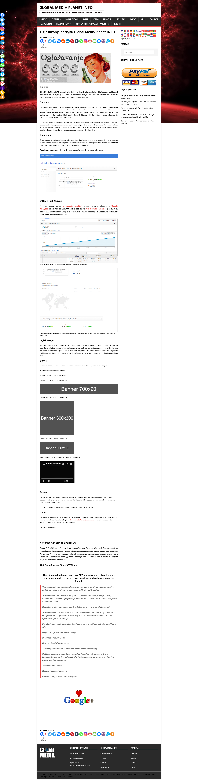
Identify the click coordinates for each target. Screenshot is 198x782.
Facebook (134, 753)
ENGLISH (117, 24)
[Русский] (140, 31)
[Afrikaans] (122, 36)
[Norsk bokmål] (151, 34)
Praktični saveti (63, 24)
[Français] (128, 31)
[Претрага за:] (139, 52)
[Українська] (154, 34)
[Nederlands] (140, 34)
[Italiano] (125, 31)
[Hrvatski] (122, 34)
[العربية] (145, 34)
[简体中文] (145, 31)
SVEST (85, 19)
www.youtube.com (76, 758)
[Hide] (1, 102)
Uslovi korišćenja (106, 753)
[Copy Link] (2, 92)
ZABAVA (133, 19)
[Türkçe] (143, 31)
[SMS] (94, 41)
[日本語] (143, 36)
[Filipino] (131, 36)
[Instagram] (86, 41)
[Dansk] (128, 36)
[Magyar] (137, 34)
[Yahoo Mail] (2, 88)
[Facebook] (2, 15)
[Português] (154, 31)
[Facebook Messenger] (99, 41)
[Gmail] (90, 41)
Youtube (134, 763)
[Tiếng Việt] (154, 36)
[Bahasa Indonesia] (137, 36)
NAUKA (96, 19)
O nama (103, 758)
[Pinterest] (72, 41)
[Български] (134, 34)
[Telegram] (54, 41)
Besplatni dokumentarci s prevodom (92, 24)
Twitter (133, 767)
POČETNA (43, 19)
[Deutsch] (131, 31)
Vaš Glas (154, 19)
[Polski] (148, 34)
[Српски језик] (125, 34)
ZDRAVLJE (107, 19)
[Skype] (108, 41)
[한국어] (145, 36)
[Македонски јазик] (131, 34)
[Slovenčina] (151, 36)
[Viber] (103, 41)
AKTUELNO (56, 19)
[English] (122, 31)
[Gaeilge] (140, 36)
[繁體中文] (148, 31)
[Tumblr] (77, 41)
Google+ (134, 758)
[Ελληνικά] (137, 31)
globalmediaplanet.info (73, 206)
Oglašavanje (104, 767)
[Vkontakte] (59, 41)
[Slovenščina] (128, 34)
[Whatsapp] (81, 41)
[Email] (2, 79)
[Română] (143, 34)
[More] (112, 41)
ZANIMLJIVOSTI (46, 24)
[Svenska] (134, 31)
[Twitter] (50, 41)
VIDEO (143, 19)
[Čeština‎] (125, 36)
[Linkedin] (68, 41)
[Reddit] (63, 41)
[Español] (151, 31)
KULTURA (121, 19)
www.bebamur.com (77, 753)
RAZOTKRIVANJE (71, 19)
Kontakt (103, 763)
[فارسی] (148, 36)
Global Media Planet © (65, 777)
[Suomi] (134, 36)
